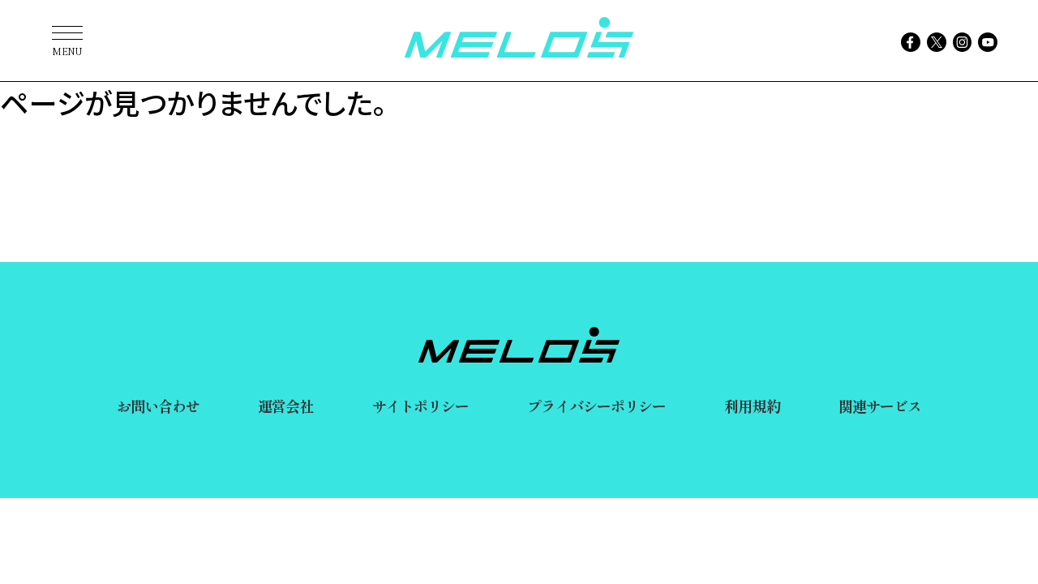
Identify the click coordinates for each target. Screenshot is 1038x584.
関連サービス (880, 405)
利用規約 (751, 405)
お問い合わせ (158, 405)
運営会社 (285, 405)
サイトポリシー (421, 405)
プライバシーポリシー (596, 405)
